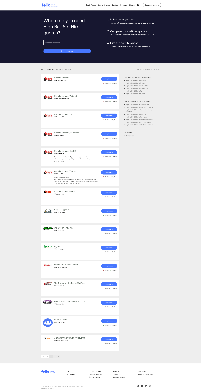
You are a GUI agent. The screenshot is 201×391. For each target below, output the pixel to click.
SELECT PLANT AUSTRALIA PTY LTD (69, 265)
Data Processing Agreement (66, 386)
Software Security (119, 377)
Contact (115, 5)
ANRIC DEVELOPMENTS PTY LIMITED (69, 338)
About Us (116, 371)
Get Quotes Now (95, 371)
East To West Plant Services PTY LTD (69, 301)
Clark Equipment (61, 77)
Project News (141, 371)
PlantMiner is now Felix (145, 374)
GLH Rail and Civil (61, 320)
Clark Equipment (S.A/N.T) (65, 151)
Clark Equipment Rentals (64, 191)
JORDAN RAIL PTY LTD (63, 228)
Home (67, 371)
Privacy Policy (45, 386)
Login (125, 5)
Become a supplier (152, 5)
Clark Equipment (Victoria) (65, 96)
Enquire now (109, 79)
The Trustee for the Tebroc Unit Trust (70, 283)
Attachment (130, 136)
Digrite (57, 246)
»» (58, 356)
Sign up (132, 5)
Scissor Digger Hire (62, 210)
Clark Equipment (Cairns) (64, 171)
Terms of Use (53, 386)
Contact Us (117, 374)
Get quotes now (67, 51)
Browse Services (104, 5)
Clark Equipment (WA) (63, 114)
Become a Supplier (95, 374)
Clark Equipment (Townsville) (66, 132)
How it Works (91, 5)
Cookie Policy (79, 386)
